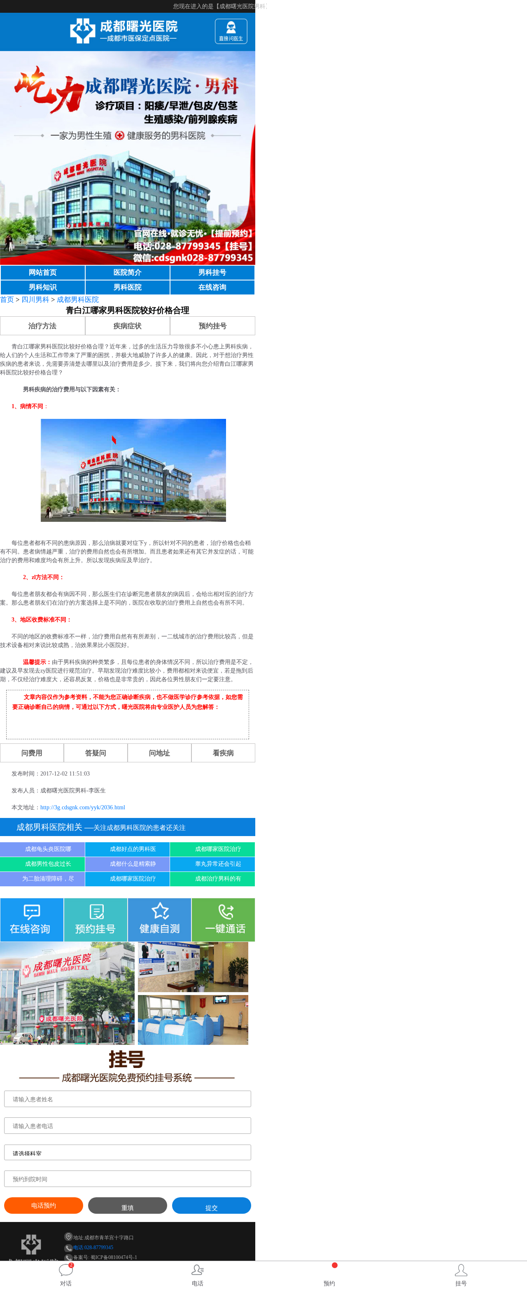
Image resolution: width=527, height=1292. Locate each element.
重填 (127, 1208)
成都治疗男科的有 (218, 879)
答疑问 (95, 753)
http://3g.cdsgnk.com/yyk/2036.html (82, 807)
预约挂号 (213, 326)
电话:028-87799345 (93, 1247)
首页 (7, 300)
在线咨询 (212, 287)
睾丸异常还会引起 (218, 864)
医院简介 (128, 272)
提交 (211, 1208)
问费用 (31, 753)
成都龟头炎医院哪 (48, 849)
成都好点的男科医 (133, 849)
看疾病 (223, 753)
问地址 (159, 753)
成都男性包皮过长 (48, 864)
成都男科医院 (78, 300)
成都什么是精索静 (133, 864)
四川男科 (35, 300)
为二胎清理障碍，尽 (48, 879)
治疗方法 (42, 326)
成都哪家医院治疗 (218, 849)
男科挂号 (212, 272)
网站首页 (43, 272)
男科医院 (128, 287)
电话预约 (43, 1205)
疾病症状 (128, 326)
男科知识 (43, 287)
